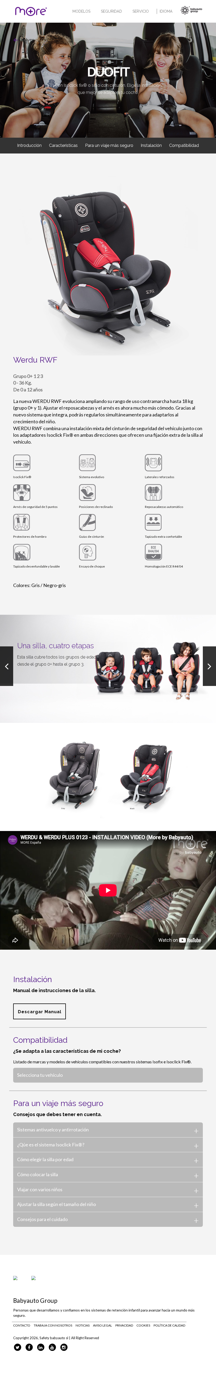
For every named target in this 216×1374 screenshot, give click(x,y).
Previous (6, 666)
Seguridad (111, 11)
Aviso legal (102, 1325)
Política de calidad (169, 1325)
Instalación (151, 145)
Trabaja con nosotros (53, 1325)
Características (63, 145)
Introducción (29, 145)
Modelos (81, 11)
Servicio (140, 11)
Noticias (83, 1325)
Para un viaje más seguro (109, 145)
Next (209, 666)
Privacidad (124, 1325)
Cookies (143, 1325)
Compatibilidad (184, 145)
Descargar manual (39, 1011)
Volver (27, 39)
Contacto (21, 1325)
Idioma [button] (166, 11)
